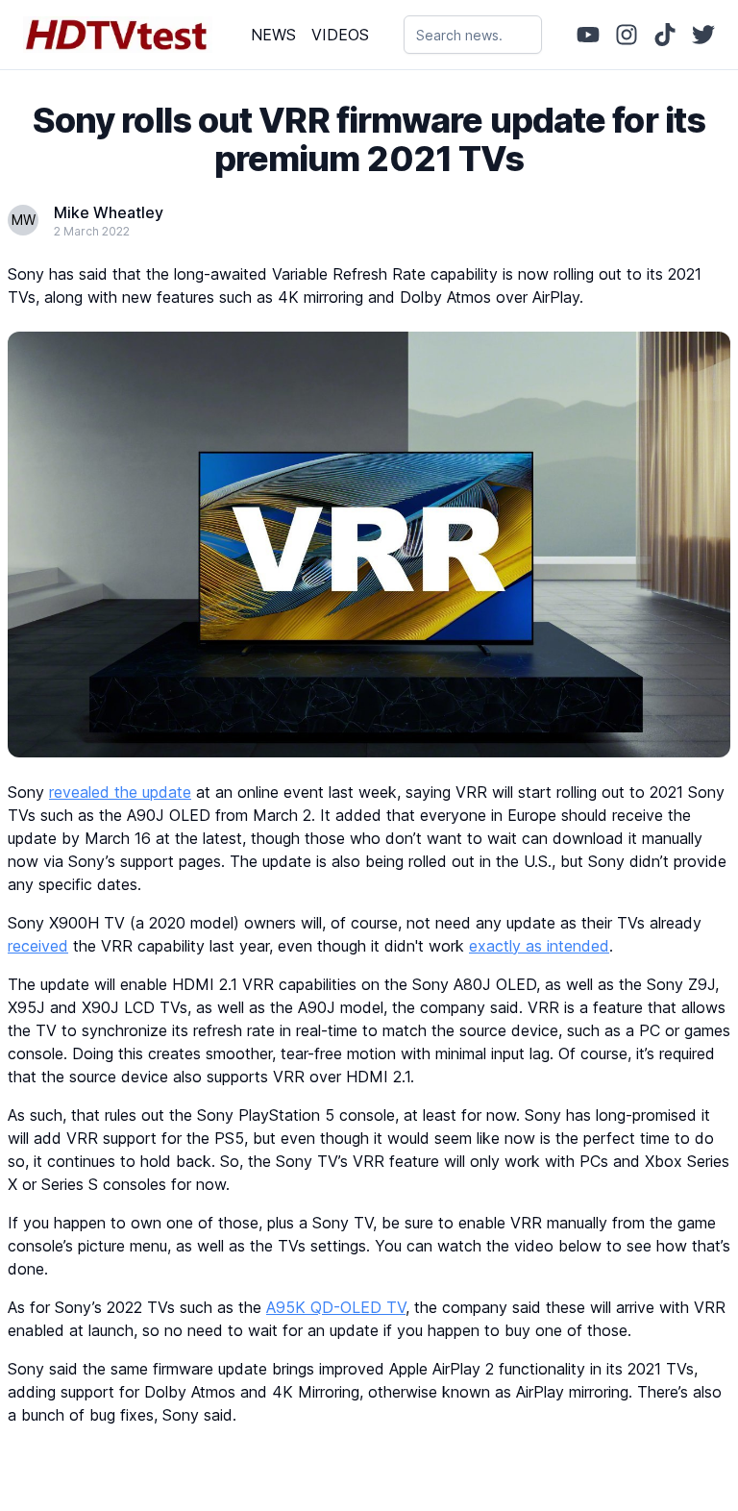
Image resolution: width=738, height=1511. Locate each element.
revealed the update (120, 792)
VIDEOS (340, 34)
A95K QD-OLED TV (336, 1307)
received (38, 945)
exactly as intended (539, 945)
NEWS (273, 34)
